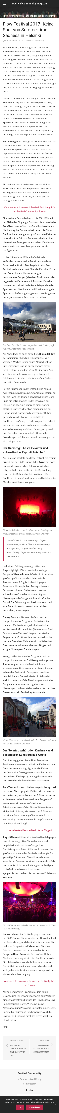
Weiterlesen (34, 1107)
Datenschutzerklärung (30, 1079)
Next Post (41, 1046)
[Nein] (55, 1104)
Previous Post (18, 1048)
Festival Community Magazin (29, 3)
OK (20, 1107)
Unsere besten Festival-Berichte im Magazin (29, 830)
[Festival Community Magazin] (29, 12)
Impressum (30, 1083)
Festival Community (35, 40)
